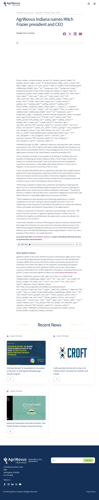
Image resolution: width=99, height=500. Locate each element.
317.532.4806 (8, 475)
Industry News (16, 336)
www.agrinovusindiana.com (66, 272)
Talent (58, 13)
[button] (95, 4)
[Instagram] (8, 484)
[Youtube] (20, 484)
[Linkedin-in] (12, 484)
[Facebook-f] (4, 484)
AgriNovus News (49, 13)
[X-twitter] (16, 484)
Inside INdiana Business (41, 237)
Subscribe (88, 460)
